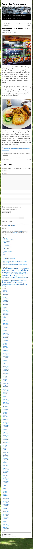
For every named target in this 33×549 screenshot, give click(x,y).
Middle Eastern (13, 279)
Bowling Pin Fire (7, 244)
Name (3, 191)
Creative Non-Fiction (20, 272)
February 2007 (5, 525)
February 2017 (5, 400)
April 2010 (5, 494)
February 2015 (5, 435)
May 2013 (5, 462)
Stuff (9, 282)
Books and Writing (6, 18)
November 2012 (6, 471)
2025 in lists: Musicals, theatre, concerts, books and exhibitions (15, 264)
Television (20, 282)
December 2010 (6, 489)
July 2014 (5, 445)
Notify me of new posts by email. (10, 209)
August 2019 (5, 357)
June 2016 (5, 412)
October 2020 (5, 337)
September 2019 (6, 356)
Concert (8, 272)
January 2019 (5, 367)
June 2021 (5, 330)
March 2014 (5, 451)
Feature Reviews (7, 247)
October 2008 (5, 502)
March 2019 (5, 364)
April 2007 (5, 522)
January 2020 (5, 350)
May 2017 (5, 396)
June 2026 (5, 290)
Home (3, 15)
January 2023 (5, 313)
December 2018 (6, 369)
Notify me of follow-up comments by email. (12, 207)
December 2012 (6, 469)
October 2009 (5, 497)
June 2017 (5, 395)
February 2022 (5, 321)
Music (14, 18)
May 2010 (5, 492)
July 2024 (5, 303)
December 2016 (6, 403)
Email (3, 197)
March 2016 (5, 416)
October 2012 (5, 472)
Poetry (25, 280)
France (18, 275)
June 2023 (5, 307)
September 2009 (6, 498)
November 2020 (6, 336)
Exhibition (22, 274)
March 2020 (5, 347)
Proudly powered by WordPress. (9, 536)
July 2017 (5, 393)
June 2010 (5, 491)
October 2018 (5, 372)
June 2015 (5, 429)
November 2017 (6, 387)
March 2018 (5, 382)
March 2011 (5, 487)
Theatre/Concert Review (8, 284)
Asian (13, 153)
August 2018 (5, 374)
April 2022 (5, 320)
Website (3, 202)
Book (27, 268)
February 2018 (5, 383)
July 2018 (5, 376)
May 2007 (5, 521)
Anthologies (6, 242)
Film (3, 275)
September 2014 (6, 442)
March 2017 (5, 399)
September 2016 (6, 408)
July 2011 (5, 484)
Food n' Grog (18, 153)
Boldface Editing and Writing (19, 15)
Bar (18, 269)
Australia (14, 268)
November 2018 (6, 370)
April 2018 (5, 380)
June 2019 (5, 360)
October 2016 (5, 406)
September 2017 (6, 390)
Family (26, 274)
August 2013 (5, 461)
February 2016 (5, 418)
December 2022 (6, 314)
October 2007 (5, 515)
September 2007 (6, 517)
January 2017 (5, 402)
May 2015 (5, 431)
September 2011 (6, 481)
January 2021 (5, 333)
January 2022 (5, 323)
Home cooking (16, 277)
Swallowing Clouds (8, 251)
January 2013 (5, 468)
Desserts (4, 274)
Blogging (22, 269)
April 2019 (5, 363)
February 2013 (5, 466)
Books (12, 270)
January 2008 (5, 512)
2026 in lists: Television (7, 262)
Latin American (5, 279)
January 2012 (5, 476)
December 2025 (6, 294)
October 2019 (5, 354)
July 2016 (5, 410)
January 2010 (5, 495)
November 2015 (6, 422)
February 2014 (5, 452)
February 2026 (5, 293)
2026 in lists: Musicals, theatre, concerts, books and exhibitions (15, 261)
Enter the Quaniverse (14, 4)
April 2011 (5, 485)
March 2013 (5, 465)
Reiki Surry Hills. (11, 225)
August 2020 (5, 340)
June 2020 (5, 343)
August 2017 (5, 392)
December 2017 (6, 386)
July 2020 (5, 341)
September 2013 (6, 459)
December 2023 (6, 304)
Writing (4, 286)
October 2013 (5, 458)
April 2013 (5, 464)
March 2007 (5, 524)
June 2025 (5, 297)
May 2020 (5, 344)
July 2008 (5, 507)
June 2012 (5, 474)
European (17, 274)
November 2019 (6, 353)
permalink (5, 155)
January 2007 (5, 527)
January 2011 (5, 488)
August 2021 (5, 327)
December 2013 (6, 455)
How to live (22, 277)
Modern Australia (20, 279)
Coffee (4, 272)
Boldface (20, 231)
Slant (5, 249)
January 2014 (5, 454)
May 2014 (5, 448)
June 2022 (5, 317)
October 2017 (5, 389)
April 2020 (5, 346)
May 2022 (5, 318)
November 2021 (6, 326)
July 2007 (5, 520)
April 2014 (5, 449)
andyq (14, 32)
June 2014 (5, 446)
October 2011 (5, 479)
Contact (19, 18)
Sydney (23, 153)
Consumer (12, 272)
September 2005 (6, 528)
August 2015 (5, 426)
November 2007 (6, 514)
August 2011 (5, 482)
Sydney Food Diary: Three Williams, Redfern (8, 24)
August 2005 (5, 530)
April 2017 (5, 397)
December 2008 (6, 499)
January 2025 (5, 298)
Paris (21, 280)
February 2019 (5, 366)
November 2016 (6, 405)
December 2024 (6, 300)
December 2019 (6, 352)
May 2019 (5, 362)
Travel (25, 284)
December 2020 (6, 334)
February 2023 (5, 311)
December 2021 (6, 324)
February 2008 (5, 511)
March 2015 (5, 433)
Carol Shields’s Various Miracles (9, 258)
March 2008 (5, 510)
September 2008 (6, 504)
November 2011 (6, 478)
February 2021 (5, 331)
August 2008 (5, 505)
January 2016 (5, 419)
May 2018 (5, 379)
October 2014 (5, 441)
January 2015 (5, 436)
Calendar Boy (6, 245)
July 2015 (5, 428)
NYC (18, 280)
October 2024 (5, 301)
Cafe (27, 270)
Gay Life (22, 275)
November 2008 (6, 501)
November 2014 (6, 439)
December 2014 (6, 438)
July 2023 (5, 306)
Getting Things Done (5, 277)
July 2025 (5, 295)
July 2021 (5, 329)
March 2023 (5, 310)
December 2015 (6, 420)
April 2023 (5, 308)
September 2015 (6, 425)
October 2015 (5, 423)
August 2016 (5, 409)
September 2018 (6, 373)
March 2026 (5, 291)
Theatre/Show (19, 284)
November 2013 (6, 456)
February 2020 (5, 349)
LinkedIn (15, 232)
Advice (4, 269)
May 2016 (5, 413)
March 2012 (5, 475)
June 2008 (5, 508)
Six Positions (6, 248)
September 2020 (6, 339)
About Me (9, 15)
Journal (26, 277)
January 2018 (5, 385)
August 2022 (5, 316)
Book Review (6, 270)
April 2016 (5, 415)
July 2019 (5, 359)
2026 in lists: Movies (7, 259)
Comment (4, 173)
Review (5, 282)
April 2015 (5, 432)
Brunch (23, 270)
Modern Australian (8, 280)
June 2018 (5, 377)
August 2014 (5, 443)
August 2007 (5, 518)
